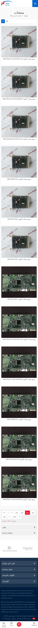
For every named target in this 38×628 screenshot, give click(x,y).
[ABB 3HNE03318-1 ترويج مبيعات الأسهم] (19, 162)
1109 (14, 517)
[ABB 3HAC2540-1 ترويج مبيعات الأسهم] (19, 202)
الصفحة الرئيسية (16, 16)
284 (22, 513)
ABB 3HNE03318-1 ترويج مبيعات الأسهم (19, 179)
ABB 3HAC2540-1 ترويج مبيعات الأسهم (19, 219)
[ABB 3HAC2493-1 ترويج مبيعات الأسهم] (19, 282)
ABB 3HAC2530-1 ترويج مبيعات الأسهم (19, 259)
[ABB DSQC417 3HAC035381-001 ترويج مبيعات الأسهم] (19, 482)
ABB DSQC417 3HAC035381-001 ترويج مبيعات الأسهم (19, 499)
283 (17, 513)
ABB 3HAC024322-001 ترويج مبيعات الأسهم (19, 459)
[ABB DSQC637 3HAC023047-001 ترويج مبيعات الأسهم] (19, 41)
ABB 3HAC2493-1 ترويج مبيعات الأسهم (19, 299)
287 (4, 517)
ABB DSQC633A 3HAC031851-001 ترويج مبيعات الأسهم (19, 339)
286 (33, 513)
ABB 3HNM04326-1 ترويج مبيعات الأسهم (19, 419)
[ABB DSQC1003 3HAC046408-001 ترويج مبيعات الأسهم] (19, 82)
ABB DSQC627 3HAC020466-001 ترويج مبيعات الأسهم (19, 379)
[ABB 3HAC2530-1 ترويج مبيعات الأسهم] (19, 242)
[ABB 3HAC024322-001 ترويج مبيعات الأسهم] (19, 442)
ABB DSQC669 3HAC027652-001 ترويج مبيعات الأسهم (19, 139)
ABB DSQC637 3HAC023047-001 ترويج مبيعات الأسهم (19, 59)
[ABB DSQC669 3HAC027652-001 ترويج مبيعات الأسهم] (19, 122)
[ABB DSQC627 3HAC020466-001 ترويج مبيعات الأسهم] (19, 362)
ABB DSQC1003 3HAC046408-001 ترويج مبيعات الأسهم (19, 99)
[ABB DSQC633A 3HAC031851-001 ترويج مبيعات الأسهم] (19, 322)
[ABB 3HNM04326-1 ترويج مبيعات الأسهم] (19, 402)
